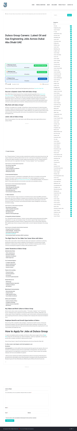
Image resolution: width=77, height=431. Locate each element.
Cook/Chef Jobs (57, 89)
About (48, 4)
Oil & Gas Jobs (57, 35)
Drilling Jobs (56, 43)
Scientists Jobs (57, 66)
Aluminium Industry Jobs (58, 208)
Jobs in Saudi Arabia (58, 68)
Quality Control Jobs (58, 91)
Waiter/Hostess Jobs (58, 131)
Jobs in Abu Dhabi (57, 54)
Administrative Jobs (58, 33)
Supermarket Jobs (57, 193)
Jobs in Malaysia (57, 143)
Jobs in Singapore (57, 75)
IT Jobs (55, 31)
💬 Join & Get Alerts (42, 72)
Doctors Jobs (56, 214)
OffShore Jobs (57, 45)
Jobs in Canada (57, 60)
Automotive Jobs (57, 137)
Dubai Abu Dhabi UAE (38, 88)
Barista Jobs (56, 129)
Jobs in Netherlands (58, 77)
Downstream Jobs (57, 148)
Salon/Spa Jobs (57, 158)
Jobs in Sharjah (57, 98)
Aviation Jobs (56, 135)
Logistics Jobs (56, 50)
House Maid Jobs (57, 181)
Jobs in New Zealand (58, 95)
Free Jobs (22, 428)
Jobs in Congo (56, 150)
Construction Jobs (57, 73)
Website (29, 412)
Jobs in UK (56, 56)
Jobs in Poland (57, 200)
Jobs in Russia (56, 93)
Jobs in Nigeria (57, 146)
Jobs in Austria (57, 202)
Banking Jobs (56, 191)
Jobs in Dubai (56, 52)
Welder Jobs (56, 125)
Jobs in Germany (57, 204)
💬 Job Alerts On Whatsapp (40, 65)
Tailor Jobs (56, 196)
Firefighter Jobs (57, 187)
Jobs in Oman (56, 62)
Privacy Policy (62, 4)
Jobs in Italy (56, 160)
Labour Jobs (56, 85)
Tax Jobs (55, 139)
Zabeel (8, 84)
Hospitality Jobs (57, 127)
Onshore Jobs (56, 70)
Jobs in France (57, 120)
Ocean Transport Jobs (58, 118)
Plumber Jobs (56, 173)
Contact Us (70, 4)
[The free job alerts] (5, 5)
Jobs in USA (56, 47)
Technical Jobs (57, 64)
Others (55, 164)
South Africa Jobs (57, 104)
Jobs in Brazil (56, 141)
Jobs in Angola (57, 171)
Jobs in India (56, 121)
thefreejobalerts (31, 428)
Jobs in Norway (57, 79)
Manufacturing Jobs (58, 189)
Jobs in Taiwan (57, 210)
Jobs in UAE (56, 39)
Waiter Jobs (56, 112)
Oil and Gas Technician (11, 233)
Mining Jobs (56, 108)
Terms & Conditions (40, 4)
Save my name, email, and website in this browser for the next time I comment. (21, 417)
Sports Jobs (56, 206)
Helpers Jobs (56, 83)
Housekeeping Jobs (58, 185)
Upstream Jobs (57, 166)
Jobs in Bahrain (57, 106)
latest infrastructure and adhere (23, 179)
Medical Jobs (56, 116)
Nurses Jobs (56, 152)
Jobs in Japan (56, 198)
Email (6, 412)
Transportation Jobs (58, 114)
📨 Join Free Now (42, 78)
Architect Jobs (57, 123)
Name (6, 407)
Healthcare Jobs (57, 212)
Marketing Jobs (57, 48)
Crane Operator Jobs (58, 154)
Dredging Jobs (57, 87)
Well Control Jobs (57, 110)
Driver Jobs (56, 81)
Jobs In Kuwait (57, 29)
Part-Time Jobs (57, 133)
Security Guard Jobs (58, 156)
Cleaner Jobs (56, 194)
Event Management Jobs (59, 175)
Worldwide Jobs (57, 37)
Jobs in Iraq (56, 177)
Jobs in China (56, 100)
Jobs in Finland (57, 216)
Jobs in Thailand (57, 102)
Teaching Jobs (57, 162)
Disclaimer (54, 4)
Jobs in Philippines (57, 179)
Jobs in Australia (57, 72)
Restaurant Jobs (57, 169)
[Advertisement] (26, 24)
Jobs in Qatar (56, 58)
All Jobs (10, 13)
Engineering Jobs (57, 27)
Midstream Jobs (57, 183)
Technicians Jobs (57, 41)
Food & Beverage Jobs (58, 168)
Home (33, 4)
